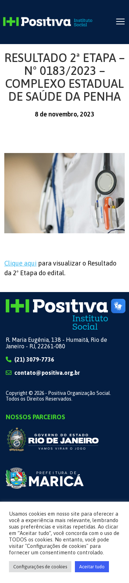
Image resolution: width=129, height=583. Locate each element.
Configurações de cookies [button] (40, 566)
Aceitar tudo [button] (92, 566)
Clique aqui (20, 263)
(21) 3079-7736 (34, 359)
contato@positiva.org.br (47, 372)
